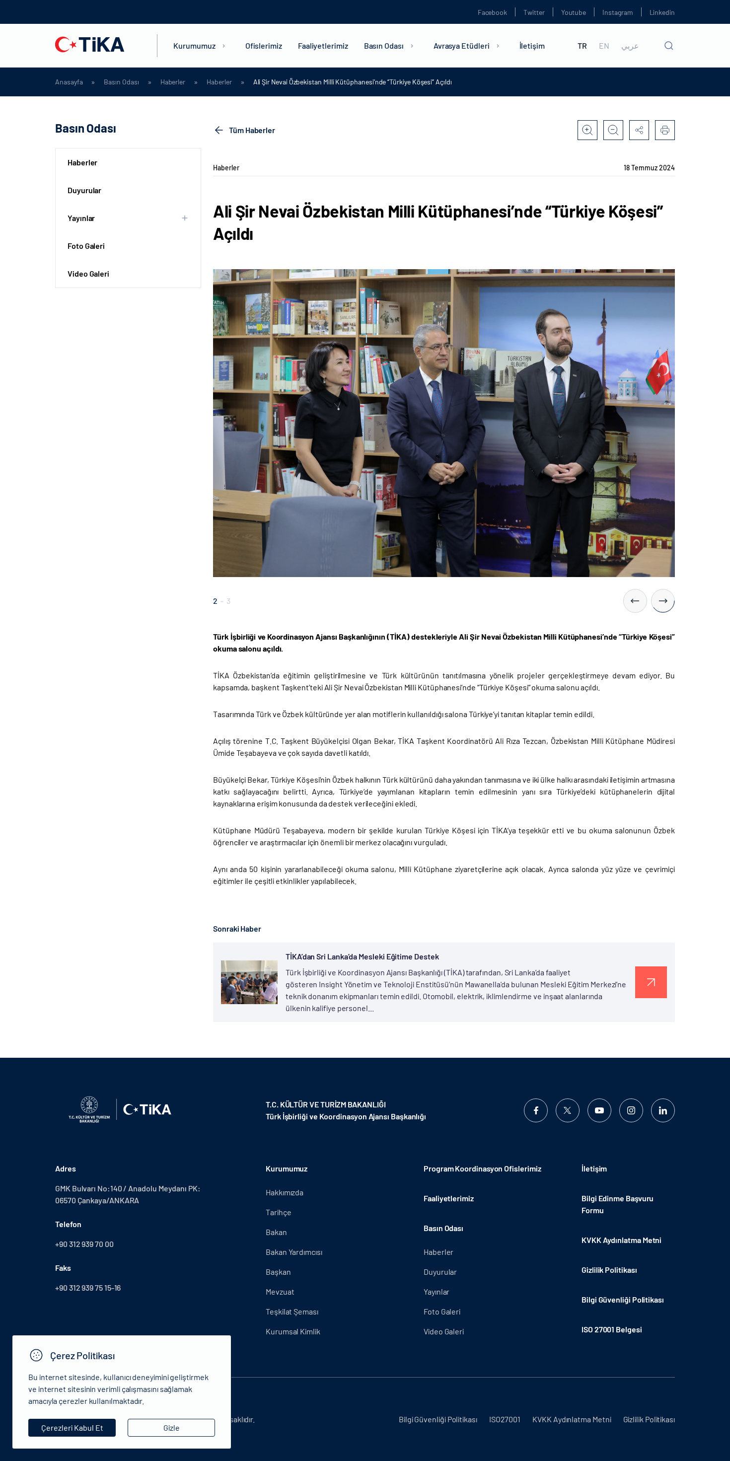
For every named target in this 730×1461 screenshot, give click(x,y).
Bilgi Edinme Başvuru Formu (618, 1204)
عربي (630, 46)
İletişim (532, 45)
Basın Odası (384, 45)
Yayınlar (436, 1291)
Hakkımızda (284, 1192)
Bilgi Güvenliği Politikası (623, 1299)
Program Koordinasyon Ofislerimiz (482, 1168)
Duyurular (84, 190)
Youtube (573, 12)
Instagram (617, 12)
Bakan (276, 1232)
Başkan (278, 1271)
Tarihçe (278, 1212)
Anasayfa (68, 82)
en (604, 46)
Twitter (534, 12)
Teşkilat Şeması (292, 1311)
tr (582, 46)
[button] (635, 601)
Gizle (171, 1427)
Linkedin (662, 12)
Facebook (492, 12)
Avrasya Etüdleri (462, 45)
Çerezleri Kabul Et (72, 1427)
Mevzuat (280, 1291)
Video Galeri (88, 273)
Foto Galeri (86, 245)
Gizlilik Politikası (609, 1269)
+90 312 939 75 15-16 (88, 1287)
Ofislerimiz (263, 45)
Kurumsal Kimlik (293, 1331)
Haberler (172, 82)
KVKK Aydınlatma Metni (621, 1239)
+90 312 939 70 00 (84, 1243)
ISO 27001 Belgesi (612, 1329)
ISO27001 (504, 1419)
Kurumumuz (194, 45)
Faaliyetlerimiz (323, 45)
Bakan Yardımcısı (294, 1251)
